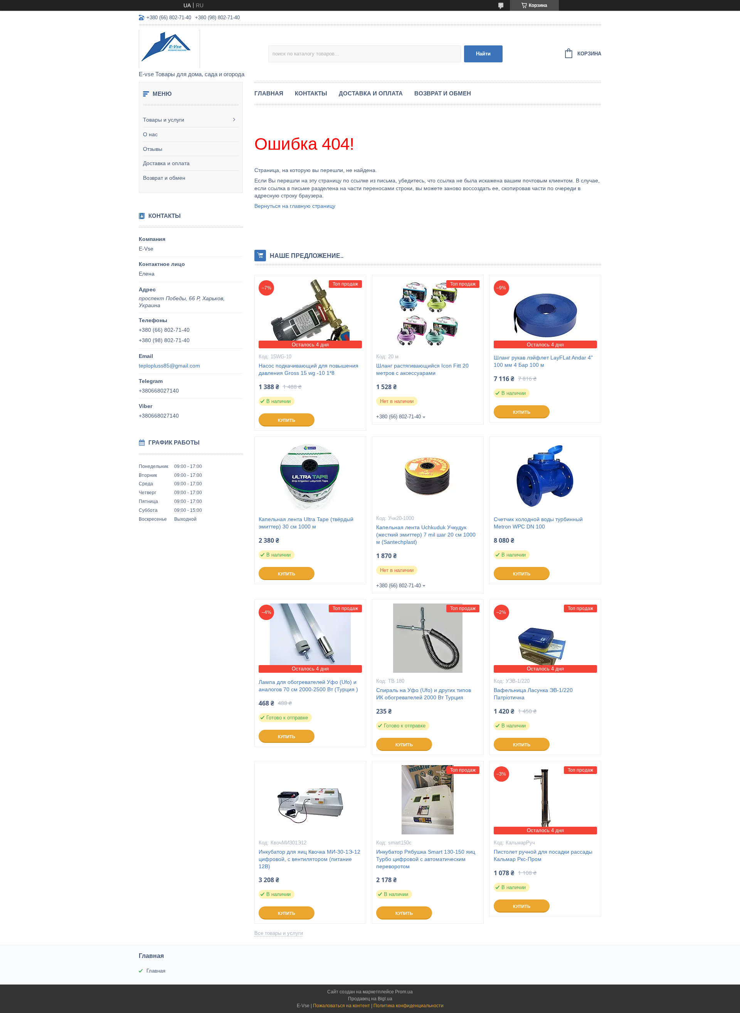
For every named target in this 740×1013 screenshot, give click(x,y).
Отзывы (152, 149)
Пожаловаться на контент (341, 1005)
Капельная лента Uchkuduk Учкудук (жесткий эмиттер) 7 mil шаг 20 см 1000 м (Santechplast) (426, 534)
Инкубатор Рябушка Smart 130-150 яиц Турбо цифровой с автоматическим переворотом (425, 859)
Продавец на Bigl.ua (370, 998)
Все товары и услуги (278, 933)
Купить (286, 420)
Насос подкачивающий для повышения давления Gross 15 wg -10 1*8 (308, 369)
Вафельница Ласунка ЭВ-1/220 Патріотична (533, 693)
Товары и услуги (163, 120)
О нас (150, 134)
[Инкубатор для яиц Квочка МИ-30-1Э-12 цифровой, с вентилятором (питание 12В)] (310, 799)
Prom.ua (404, 992)
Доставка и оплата (166, 163)
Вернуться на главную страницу (294, 206)
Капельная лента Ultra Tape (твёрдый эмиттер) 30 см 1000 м (306, 523)
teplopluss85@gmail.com (169, 366)
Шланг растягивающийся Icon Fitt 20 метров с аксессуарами (422, 369)
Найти (483, 54)
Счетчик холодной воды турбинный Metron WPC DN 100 (538, 523)
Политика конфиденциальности (408, 1005)
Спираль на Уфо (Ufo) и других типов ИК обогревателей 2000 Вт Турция (423, 693)
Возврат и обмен (164, 178)
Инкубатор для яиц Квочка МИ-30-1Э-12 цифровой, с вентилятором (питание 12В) (309, 859)
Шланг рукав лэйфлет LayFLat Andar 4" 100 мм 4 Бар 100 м (543, 361)
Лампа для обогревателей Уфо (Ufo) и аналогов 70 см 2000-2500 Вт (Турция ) (308, 685)
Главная (268, 93)
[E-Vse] (203, 48)
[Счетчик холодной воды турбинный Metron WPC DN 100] (545, 475)
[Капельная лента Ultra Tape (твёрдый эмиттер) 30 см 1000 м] (310, 475)
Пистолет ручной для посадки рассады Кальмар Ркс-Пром (543, 855)
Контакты (311, 93)
